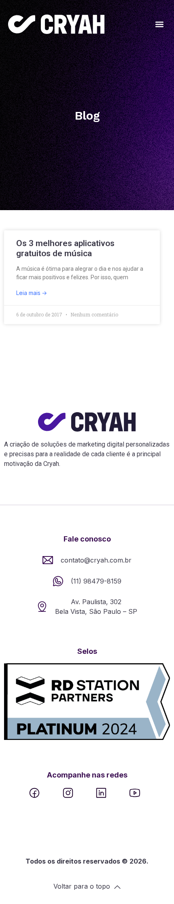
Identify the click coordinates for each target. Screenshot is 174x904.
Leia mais (29, 292)
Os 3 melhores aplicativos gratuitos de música (65, 248)
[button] (159, 24)
